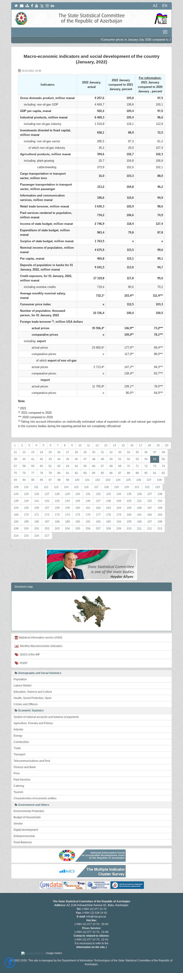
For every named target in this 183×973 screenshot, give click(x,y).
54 (146, 459)
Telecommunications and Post (32, 760)
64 (76, 466)
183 (160, 514)
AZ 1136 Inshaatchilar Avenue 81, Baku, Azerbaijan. (98, 905)
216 (36, 535)
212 (149, 528)
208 (108, 528)
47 (85, 459)
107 (149, 479)
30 (93, 452)
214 (16, 535)
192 (98, 521)
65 (85, 466)
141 (36, 500)
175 (77, 514)
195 (129, 521)
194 (118, 521)
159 (67, 507)
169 (16, 514)
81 (67, 473)
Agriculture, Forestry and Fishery (33, 723)
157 (47, 507)
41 (32, 459)
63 (67, 466)
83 (85, 473)
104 (118, 479)
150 (129, 500)
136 (139, 494)
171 (36, 514)
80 (58, 473)
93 (15, 479)
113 (56, 487)
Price (17, 773)
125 (26, 494)
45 (67, 459)
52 (128, 459)
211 (139, 528)
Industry (18, 729)
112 (46, 487)
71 (137, 466)
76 (24, 473)
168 (160, 507)
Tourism (18, 792)
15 (123, 445)
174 (67, 514)
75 (15, 473)
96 (41, 479)
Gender (18, 823)
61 (50, 466)
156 (36, 507)
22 (24, 452)
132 (98, 494)
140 (26, 500)
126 (36, 494)
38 (163, 452)
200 (26, 528)
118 (106, 487)
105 (128, 479)
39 (15, 459)
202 (47, 528)
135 (129, 494)
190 (77, 521)
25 (50, 452)
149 (118, 500)
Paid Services (22, 779)
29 (85, 452)
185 (26, 521)
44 (58, 459)
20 (166, 445)
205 (77, 528)
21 (15, 452)
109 (16, 487)
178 (108, 514)
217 (47, 535)
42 (41, 459)
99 (67, 479)
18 (149, 445)
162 (98, 507)
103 (108, 479)
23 (32, 452)
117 (96, 487)
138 (160, 494)
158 (57, 507)
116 (86, 487)
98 (58, 479)
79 (50, 473)
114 (66, 487)
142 (47, 500)
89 (137, 473)
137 (149, 494)
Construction (21, 742)
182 (149, 514)
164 (118, 507)
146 (88, 500)
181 (139, 514)
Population (20, 679)
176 (88, 514)
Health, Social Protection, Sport (32, 698)
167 (149, 507)
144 (67, 500)
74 (163, 466)
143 (57, 500)
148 (108, 500)
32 (111, 452)
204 (67, 528)
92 (163, 473)
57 (15, 466)
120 (126, 487)
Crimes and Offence (26, 704)
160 (77, 507)
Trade (17, 748)
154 (16, 507)
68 (111, 466)
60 (41, 466)
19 (158, 445)
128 (57, 494)
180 (129, 514)
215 (26, 535)
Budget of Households (27, 817)
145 (77, 500)
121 (137, 487)
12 (97, 445)
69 (119, 466)
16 (131, 445)
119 (116, 487)
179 (118, 514)
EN (164, 6)
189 (67, 521)
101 (87, 479)
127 (47, 494)
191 (88, 521)
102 (97, 479)
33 (119, 452)
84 (93, 473)
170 (26, 514)
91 (154, 473)
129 (67, 494)
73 (154, 466)
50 (111, 459)
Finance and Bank (25, 767)
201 (36, 528)
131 (88, 494)
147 (98, 500)
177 (98, 514)
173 (57, 514)
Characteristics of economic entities (35, 798)
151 (139, 500)
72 (146, 466)
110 (26, 487)
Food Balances (23, 842)
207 (98, 528)
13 (105, 445)
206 (88, 528)
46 (76, 459)
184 (16, 521)
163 (108, 507)
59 (32, 466)
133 (108, 494)
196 (139, 521)
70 (128, 466)
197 (149, 521)
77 (32, 473)
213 (159, 528)
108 (159, 479)
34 (128, 452)
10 (79, 445)
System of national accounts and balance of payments (46, 717)
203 (57, 528)
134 (118, 494)
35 (137, 452)
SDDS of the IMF (29, 654)
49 (102, 459)
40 (24, 459)
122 (147, 487)
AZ (155, 6)
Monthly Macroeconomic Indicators (40, 646)
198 (160, 521)
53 (137, 459)
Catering (19, 785)
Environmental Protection (29, 811)
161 (88, 507)
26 (58, 452)
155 (26, 507)
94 (24, 479)
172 (47, 514)
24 (41, 452)
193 (108, 521)
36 (146, 452)
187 (47, 521)
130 (77, 494)
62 (58, 466)
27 (67, 452)
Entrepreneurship (24, 836)
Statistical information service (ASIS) (40, 637)
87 (119, 473)
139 (16, 500)
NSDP (23, 663)
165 (129, 507)
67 (102, 466)
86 (111, 473)
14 (114, 445)
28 (76, 452)
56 (163, 459)
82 (76, 473)
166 (139, 507)
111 (36, 487)
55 (154, 459)
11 (88, 445)
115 (76, 487)
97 (50, 479)
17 (140, 445)
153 (160, 500)
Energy (18, 735)
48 (93, 459)
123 (157, 487)
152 (149, 500)
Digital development (26, 829)
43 (50, 459)
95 (32, 479)
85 (102, 473)
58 (24, 466)
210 (129, 528)
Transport (19, 754)
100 (77, 479)
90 (146, 473)
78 (41, 473)
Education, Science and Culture (33, 691)
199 (16, 528)
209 (118, 528)
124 (16, 494)
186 (36, 521)
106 (138, 479)
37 (154, 452)
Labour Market (22, 685)
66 (93, 466)
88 (128, 473)
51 (119, 459)
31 (102, 452)
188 (57, 521)
